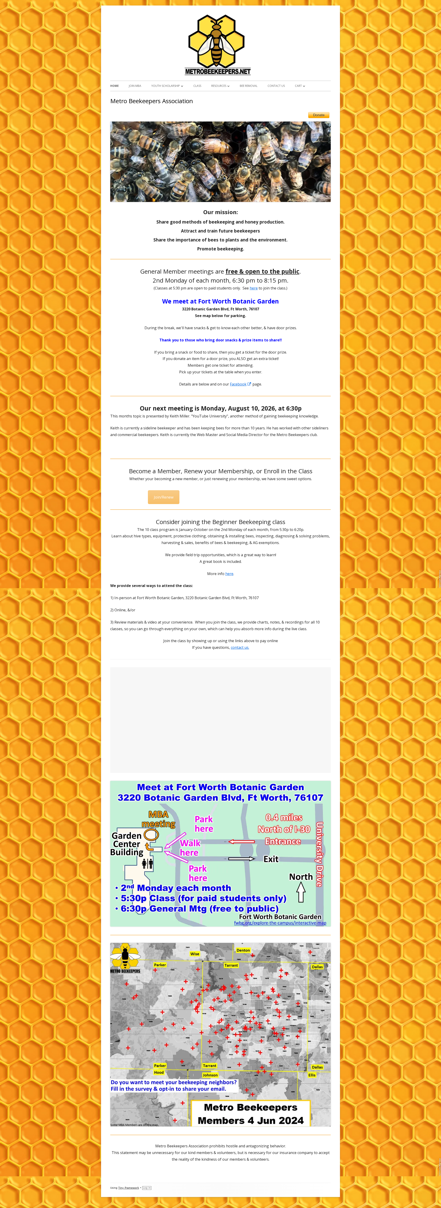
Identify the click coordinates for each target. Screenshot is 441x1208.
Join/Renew (163, 497)
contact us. (240, 647)
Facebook (241, 384)
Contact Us (276, 86)
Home (114, 86)
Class (197, 86)
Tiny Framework (128, 1187)
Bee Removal (248, 86)
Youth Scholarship (165, 86)
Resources (218, 86)
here (254, 288)
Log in (147, 1187)
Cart (298, 86)
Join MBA (135, 86)
